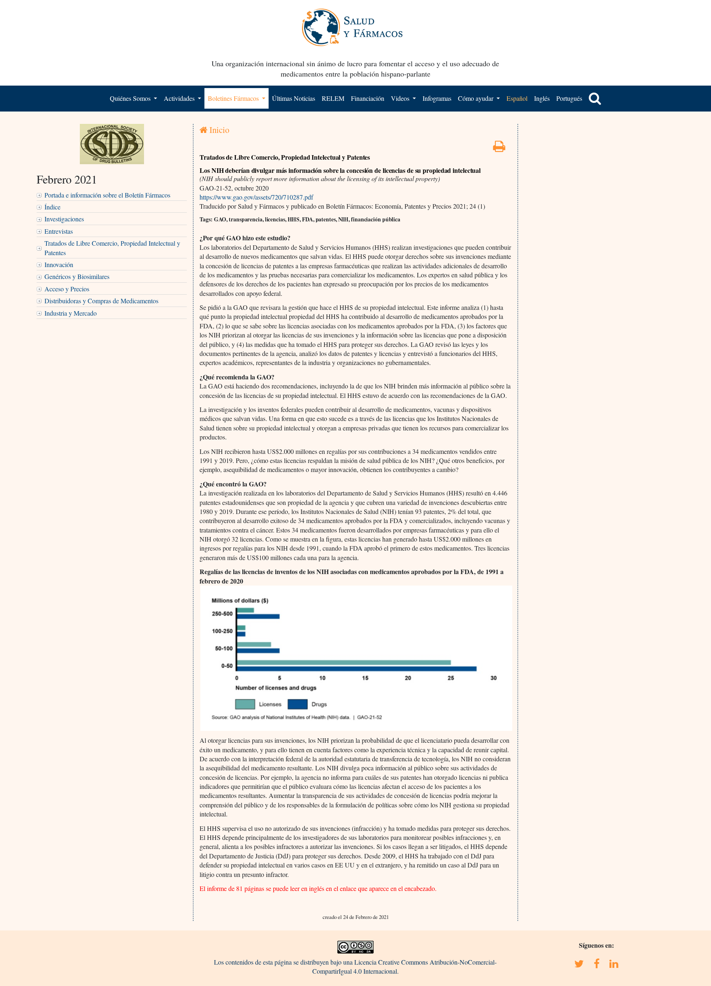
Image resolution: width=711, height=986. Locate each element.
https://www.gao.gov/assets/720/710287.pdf (256, 197)
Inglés (542, 98)
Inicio (218, 129)
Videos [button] (401, 98)
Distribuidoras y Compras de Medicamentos (101, 300)
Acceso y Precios (66, 288)
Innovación (58, 264)
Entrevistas (58, 231)
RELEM (333, 98)
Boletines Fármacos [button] (234, 98)
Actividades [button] (180, 98)
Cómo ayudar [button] (476, 98)
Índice (52, 206)
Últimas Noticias (293, 98)
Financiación (367, 98)
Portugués (569, 98)
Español (517, 98)
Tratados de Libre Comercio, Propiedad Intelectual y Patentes (112, 247)
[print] (499, 148)
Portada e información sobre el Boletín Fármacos (107, 195)
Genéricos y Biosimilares (76, 276)
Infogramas (437, 98)
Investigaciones (64, 218)
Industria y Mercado (70, 313)
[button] (595, 98)
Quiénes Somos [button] (131, 98)
